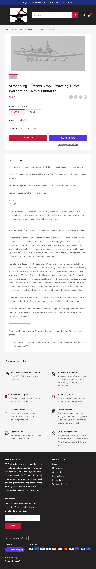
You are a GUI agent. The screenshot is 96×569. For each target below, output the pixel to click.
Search (55, 464)
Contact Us (57, 472)
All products (17, 29)
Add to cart (28, 138)
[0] (88, 15)
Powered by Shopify (13, 561)
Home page (57, 468)
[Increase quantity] (35, 128)
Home (7, 29)
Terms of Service (59, 484)
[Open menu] (6, 15)
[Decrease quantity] (21, 128)
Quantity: (13, 128)
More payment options (68, 144)
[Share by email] (85, 97)
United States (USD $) (14, 538)
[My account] (84, 15)
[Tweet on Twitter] (80, 97)
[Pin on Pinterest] (76, 97)
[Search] (75, 15)
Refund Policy (58, 476)
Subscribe (13, 526)
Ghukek (12, 97)
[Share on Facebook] (71, 97)
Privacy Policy (58, 480)
